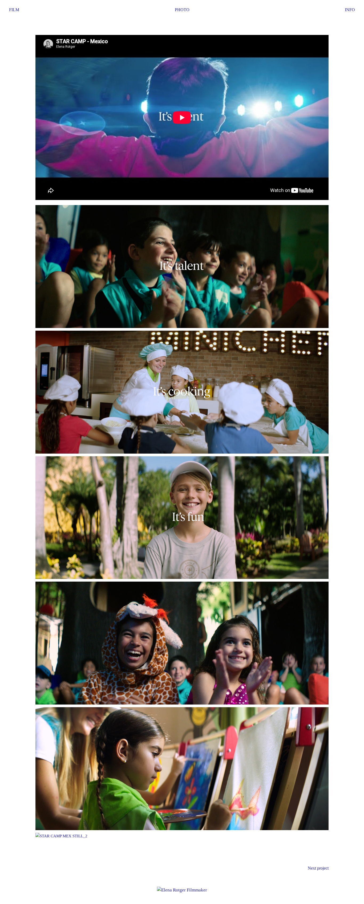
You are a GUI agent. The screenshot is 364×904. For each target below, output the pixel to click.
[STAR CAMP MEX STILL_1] (182, 768)
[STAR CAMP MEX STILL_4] (182, 392)
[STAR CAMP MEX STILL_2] (182, 836)
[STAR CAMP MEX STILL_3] (182, 266)
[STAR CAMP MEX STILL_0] (182, 517)
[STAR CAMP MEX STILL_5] (182, 643)
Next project (318, 868)
